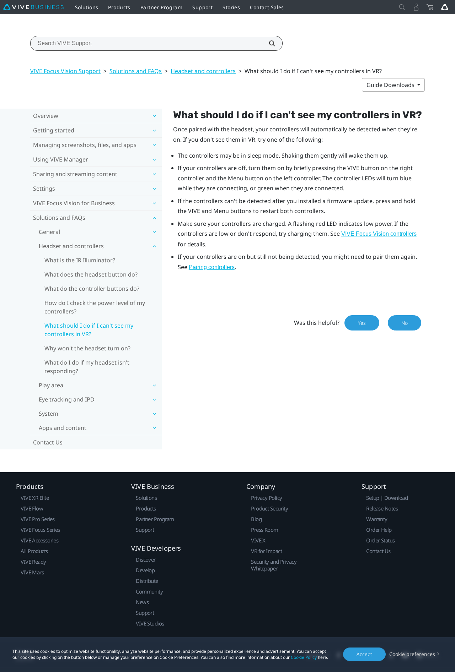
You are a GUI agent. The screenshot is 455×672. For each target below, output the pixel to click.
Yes (362, 322)
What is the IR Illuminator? (79, 260)
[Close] (402, 7)
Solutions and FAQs (135, 71)
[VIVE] (33, 7)
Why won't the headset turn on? (87, 348)
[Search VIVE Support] (268, 43)
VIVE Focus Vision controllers (379, 234)
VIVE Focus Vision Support (65, 71)
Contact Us (48, 442)
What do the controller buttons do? (91, 289)
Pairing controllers (212, 267)
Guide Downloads (391, 85)
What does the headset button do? (91, 274)
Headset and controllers (203, 71)
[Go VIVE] (445, 7)
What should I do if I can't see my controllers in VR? (88, 330)
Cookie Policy (304, 657)
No (404, 322)
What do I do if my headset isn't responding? (86, 367)
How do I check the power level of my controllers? (94, 307)
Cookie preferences (412, 654)
